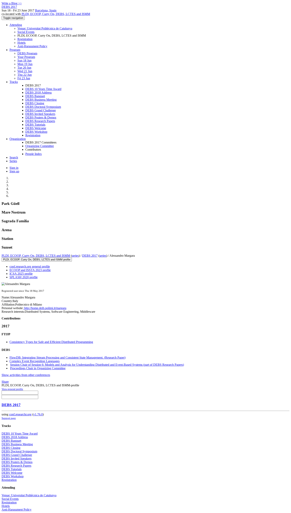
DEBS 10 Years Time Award (43, 89)
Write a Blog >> (12, 3)
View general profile (12, 389)
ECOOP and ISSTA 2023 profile (30, 270)
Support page (9, 418)
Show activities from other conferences (26, 375)
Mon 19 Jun (24, 64)
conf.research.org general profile (30, 266)
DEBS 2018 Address (38, 92)
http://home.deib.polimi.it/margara (44, 308)
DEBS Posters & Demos (40, 117)
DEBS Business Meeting (41, 99)
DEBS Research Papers (40, 121)
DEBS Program (27, 53)
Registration (24, 39)
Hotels (21, 42)
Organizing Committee (39, 146)
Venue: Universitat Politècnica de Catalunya (44, 28)
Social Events (25, 32)
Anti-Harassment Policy (32, 46)
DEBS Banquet (35, 96)
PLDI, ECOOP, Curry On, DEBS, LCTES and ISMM (56, 14)
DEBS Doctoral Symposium (43, 106)
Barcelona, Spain (45, 10)
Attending (16, 25)
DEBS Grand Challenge (40, 110)
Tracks (14, 82)
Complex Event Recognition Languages (35, 361)
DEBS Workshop (36, 131)
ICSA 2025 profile (21, 273)
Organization (18, 139)
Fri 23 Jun (23, 78)
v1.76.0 (38, 414)
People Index (33, 154)
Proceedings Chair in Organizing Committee (38, 368)
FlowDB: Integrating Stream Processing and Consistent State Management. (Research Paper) (68, 357)
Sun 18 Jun (24, 60)
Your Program (26, 57)
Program (15, 49)
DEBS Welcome (35, 128)
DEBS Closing (34, 103)
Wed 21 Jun (24, 71)
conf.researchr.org (20, 414)
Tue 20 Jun (24, 67)
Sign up (14, 171)
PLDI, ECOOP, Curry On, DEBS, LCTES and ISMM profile (36, 259)
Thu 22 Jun (24, 74)
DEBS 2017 (90, 255)
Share (5, 381)
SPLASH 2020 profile (24, 277)
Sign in (14, 167)
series (75, 255)
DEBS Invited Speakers (40, 114)
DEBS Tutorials (35, 124)
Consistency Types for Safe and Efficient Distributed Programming (51, 342)
